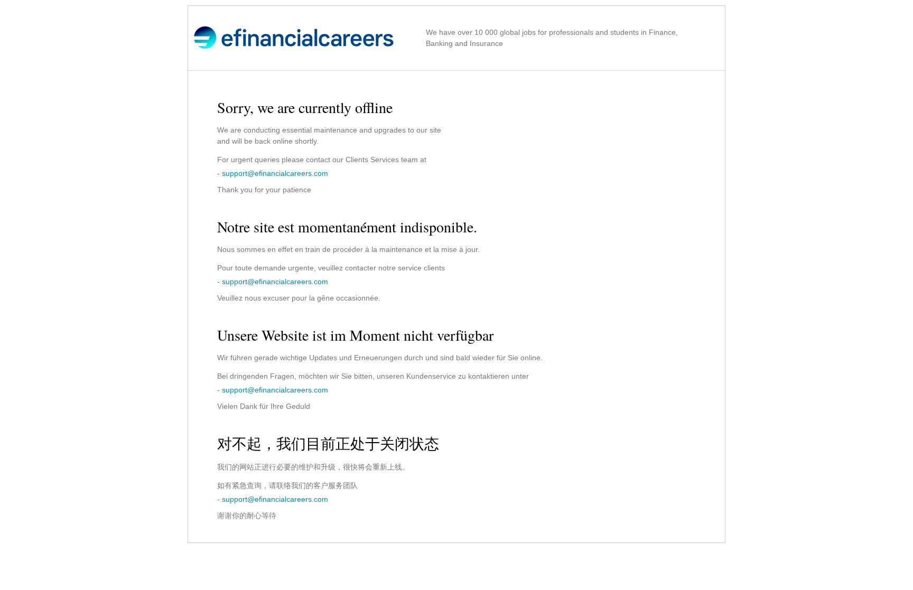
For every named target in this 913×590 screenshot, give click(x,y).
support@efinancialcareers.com (275, 173)
